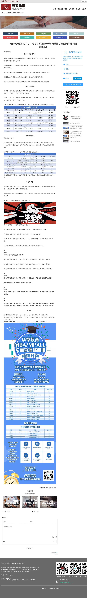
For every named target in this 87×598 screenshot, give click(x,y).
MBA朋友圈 (10, 37)
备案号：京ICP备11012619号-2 (51, 588)
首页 (54, 9)
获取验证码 (78, 78)
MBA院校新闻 (76, 37)
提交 (54, 541)
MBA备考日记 (43, 37)
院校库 (78, 9)
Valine (56, 552)
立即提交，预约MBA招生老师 (73, 84)
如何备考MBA (60, 34)
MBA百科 (11, 34)
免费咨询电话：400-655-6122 (9, 1)
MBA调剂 (27, 37)
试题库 (84, 9)
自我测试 (43, 34)
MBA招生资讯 (60, 37)
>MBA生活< (76, 34)
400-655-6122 (66, 582)
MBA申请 (27, 34)
